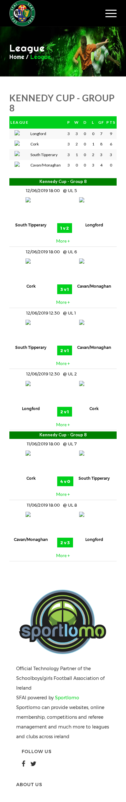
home (16, 57)
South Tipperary (31, 225)
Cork (31, 286)
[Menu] (108, 13)
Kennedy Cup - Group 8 (63, 181)
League (40, 57)
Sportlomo (67, 698)
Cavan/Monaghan (94, 286)
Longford (94, 225)
